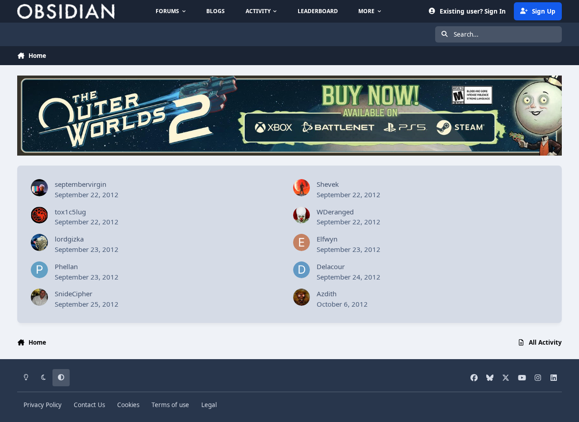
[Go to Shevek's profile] (301, 187)
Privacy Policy (43, 405)
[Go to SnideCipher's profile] (39, 297)
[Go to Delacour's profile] (301, 270)
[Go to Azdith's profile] (301, 297)
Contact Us (89, 405)
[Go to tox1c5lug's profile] (39, 215)
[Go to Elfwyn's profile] (301, 242)
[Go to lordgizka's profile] (39, 242)
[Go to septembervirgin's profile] (39, 187)
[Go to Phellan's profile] (39, 270)
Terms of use (170, 405)
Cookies (128, 405)
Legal (209, 405)
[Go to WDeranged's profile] (301, 215)
